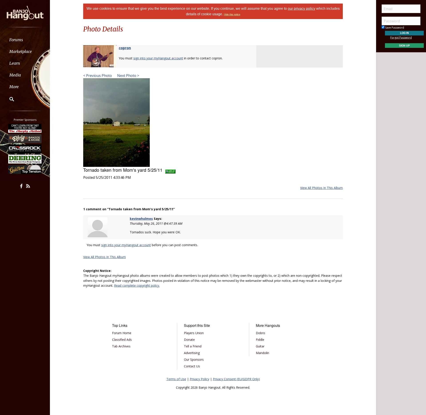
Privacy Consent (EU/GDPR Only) (236, 379)
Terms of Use (176, 379)
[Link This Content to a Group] (170, 170)
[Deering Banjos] (25, 159)
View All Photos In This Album (321, 188)
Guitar (260, 346)
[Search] (9, 99)
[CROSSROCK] (25, 149)
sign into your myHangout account (158, 58)
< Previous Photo (97, 75)
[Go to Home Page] (25, 12)
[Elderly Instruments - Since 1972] (25, 138)
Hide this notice (232, 14)
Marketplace (20, 51)
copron (125, 47)
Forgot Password (401, 37)
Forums (16, 39)
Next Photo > (127, 75)
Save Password (394, 27)
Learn (14, 63)
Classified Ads (122, 339)
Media (15, 75)
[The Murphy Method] (25, 128)
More (14, 86)
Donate (189, 339)
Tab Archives (121, 346)
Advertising (192, 353)
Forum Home (121, 333)
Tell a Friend (192, 346)
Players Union (194, 333)
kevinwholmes (141, 218)
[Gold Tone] (25, 169)
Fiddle (260, 339)
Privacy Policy (199, 379)
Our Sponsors (194, 359)
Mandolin (262, 353)
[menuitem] (25, 40)
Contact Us (192, 366)
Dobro (260, 333)
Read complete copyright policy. (137, 285)
